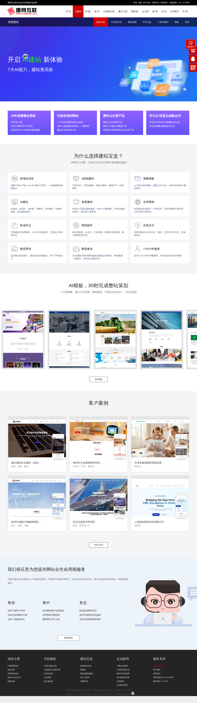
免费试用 (84, 681)
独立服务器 (48, 681)
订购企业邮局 (122, 666)
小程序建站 (163, 22)
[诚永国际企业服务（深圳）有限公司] (37, 438)
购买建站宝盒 (85, 666)
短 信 (164, 11)
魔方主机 (123, 11)
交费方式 (155, 3)
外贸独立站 (116, 22)
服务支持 (159, 658)
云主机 (145, 11)
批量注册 (11, 681)
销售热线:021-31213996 (163, 677)
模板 (177, 22)
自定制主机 (48, 673)
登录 (135, 3)
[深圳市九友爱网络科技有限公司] (98, 438)
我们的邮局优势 (123, 677)
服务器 (134, 11)
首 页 (68, 11)
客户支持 (147, 3)
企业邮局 (123, 658)
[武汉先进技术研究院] (98, 498)
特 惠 (87, 11)
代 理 (185, 11)
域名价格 (11, 670)
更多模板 (98, 379)
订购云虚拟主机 (50, 666)
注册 (140, 3)
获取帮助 (68, 638)
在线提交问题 (158, 666)
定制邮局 (120, 681)
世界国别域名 (13, 673)
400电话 (174, 11)
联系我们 (164, 3)
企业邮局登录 (122, 685)
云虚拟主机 (109, 11)
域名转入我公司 (14, 677)
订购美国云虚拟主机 (52, 670)
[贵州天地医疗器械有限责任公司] (37, 498)
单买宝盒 (147, 22)
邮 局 (155, 11)
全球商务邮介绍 (123, 670)
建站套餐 (132, 22)
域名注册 (14, 658)
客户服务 (157, 670)
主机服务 (50, 658)
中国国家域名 (13, 666)
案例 (187, 22)
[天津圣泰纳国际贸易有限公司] (160, 438)
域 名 (96, 11)
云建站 (78, 11)
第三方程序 (85, 677)
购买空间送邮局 (123, 673)
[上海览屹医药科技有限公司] (160, 498)
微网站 (83, 670)
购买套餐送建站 (86, 673)
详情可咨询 (98, 545)
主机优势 (47, 677)
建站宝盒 (100, 22)
